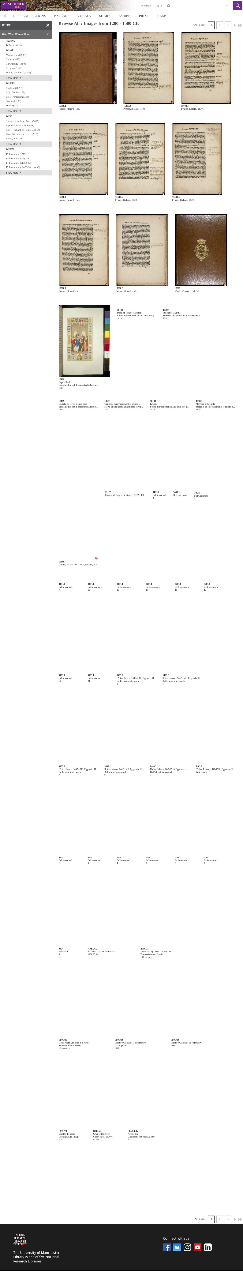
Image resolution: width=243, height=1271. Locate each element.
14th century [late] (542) (18, 162)
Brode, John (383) (15, 138)
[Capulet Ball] (84, 341)
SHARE (104, 16)
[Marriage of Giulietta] (84, 523)
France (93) (11, 105)
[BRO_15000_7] (84, 250)
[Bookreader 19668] (142, 523)
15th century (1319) (16, 154)
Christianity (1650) (16, 63)
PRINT (144, 16)
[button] (237, 5)
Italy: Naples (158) (15, 92)
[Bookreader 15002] (201, 250)
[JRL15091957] (104, 797)
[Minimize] (47, 25)
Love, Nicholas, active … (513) (22, 134)
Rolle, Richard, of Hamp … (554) (23, 129)
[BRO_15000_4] (83, 159)
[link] (227, 5)
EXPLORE (61, 16)
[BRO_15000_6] (197, 159)
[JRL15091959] (104, 979)
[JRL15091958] (104, 888)
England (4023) (14, 88)
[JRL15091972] (124, 1218)
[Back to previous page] (4, 16)
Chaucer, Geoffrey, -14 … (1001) (22, 121)
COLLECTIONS (34, 16)
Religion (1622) (14, 68)
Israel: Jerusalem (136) (17, 96)
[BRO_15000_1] (88, 68)
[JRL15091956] (105, 706)
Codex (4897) (13, 59)
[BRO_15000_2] (148, 68)
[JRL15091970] (170, 1218)
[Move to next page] (13, 16)
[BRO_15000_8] (142, 250)
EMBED (125, 16)
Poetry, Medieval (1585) (18, 72)
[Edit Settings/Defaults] (168, 5)
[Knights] (199, 432)
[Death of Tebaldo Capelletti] (142, 341)
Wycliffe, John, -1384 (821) (20, 125)
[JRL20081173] (111, 614)
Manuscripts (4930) (16, 55)
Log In (159, 5)
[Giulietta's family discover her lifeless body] (141, 432)
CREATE (84, 16)
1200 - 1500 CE (14, 44)
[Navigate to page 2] (235, 25)
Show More (12, 78)
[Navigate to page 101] (240, 25)
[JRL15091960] (104, 1070)
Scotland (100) (13, 101)
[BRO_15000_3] (206, 68)
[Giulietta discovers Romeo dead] (84, 432)
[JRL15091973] (207, 1218)
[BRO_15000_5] (140, 159)
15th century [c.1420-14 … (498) (23, 167)
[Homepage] (71, 5)
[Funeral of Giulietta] (200, 341)
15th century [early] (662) (19, 158)
